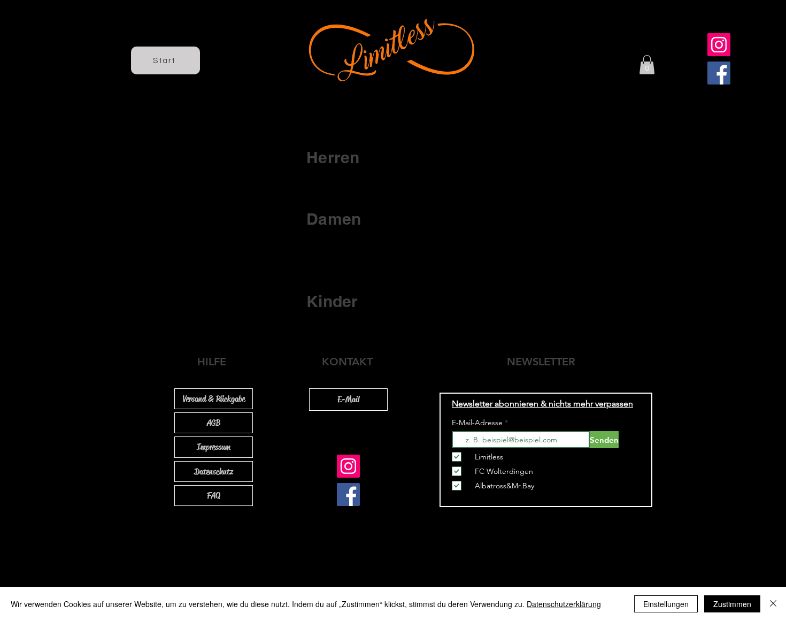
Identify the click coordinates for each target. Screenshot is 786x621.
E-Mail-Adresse (478, 422)
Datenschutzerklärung (564, 604)
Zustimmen (732, 604)
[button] (647, 64)
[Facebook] (718, 73)
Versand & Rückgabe (214, 398)
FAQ (213, 495)
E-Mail (348, 399)
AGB (213, 422)
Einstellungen (666, 604)
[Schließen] (773, 603)
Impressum (213, 447)
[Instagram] (718, 44)
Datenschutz (213, 471)
